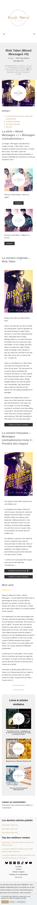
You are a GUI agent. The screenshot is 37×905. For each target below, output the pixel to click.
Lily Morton (21, 66)
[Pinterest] (18, 862)
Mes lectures (20, 70)
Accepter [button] (5, 902)
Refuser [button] (12, 902)
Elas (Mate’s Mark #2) (10, 833)
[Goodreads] (14, 862)
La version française (13, 124)
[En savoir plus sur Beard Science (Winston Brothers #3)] (18, 749)
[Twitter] (26, 862)
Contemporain (13, 67)
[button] (34, 34)
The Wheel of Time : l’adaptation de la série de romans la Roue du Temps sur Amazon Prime (18, 732)
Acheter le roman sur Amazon (18, 424)
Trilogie (18, 74)
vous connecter (16, 805)
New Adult (18, 72)
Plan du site (18, 877)
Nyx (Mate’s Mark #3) (9, 829)
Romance (26, 72)
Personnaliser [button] (21, 902)
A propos (18, 866)
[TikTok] (22, 862)
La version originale (13, 121)
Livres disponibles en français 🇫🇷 (17, 69)
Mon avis (9, 127)
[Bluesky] (6, 862)
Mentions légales (18, 872)
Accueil (10, 58)
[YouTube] (30, 862)
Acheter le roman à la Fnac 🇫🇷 (18, 571)
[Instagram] (10, 862)
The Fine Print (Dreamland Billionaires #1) (19, 788)
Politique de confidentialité (18, 874)
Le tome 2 (9, 243)
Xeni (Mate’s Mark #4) (10, 825)
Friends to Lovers (25, 67)
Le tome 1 (18, 203)
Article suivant (18, 690)
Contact (18, 869)
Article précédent (19, 685)
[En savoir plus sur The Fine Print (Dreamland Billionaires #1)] (18, 776)
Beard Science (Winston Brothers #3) (18, 761)
